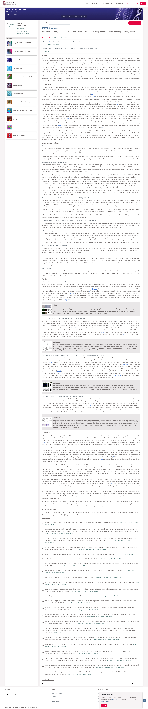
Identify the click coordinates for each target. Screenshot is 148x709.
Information (108, 3)
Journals (94, 3)
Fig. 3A (51, 362)
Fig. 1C (67, 300)
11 (114, 114)
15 (61, 125)
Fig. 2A (73, 328)
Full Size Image (21, 28)
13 (68, 118)
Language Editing (120, 3)
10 (128, 108)
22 (124, 334)
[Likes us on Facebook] (15, 694)
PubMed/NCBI (49, 524)
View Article (122, 522)
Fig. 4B (107, 412)
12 (99, 116)
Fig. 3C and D (116, 375)
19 (106, 284)
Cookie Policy (115, 699)
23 (91, 475)
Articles (102, 3)
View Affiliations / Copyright (51, 44)
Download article (134, 23)
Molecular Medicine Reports (16, 9)
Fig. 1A (94, 289)
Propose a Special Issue (12, 14)
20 (89, 291)
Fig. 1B (71, 293)
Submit (142, 3)
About (88, 3)
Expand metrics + (48, 51)
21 (116, 321)
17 (102, 238)
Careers (54, 696)
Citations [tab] (53, 22)
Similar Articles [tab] (63, 22)
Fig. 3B (125, 364)
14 (59, 125)
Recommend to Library (23, 33)
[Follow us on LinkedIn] (11, 694)
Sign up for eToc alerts (22, 31)
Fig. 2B (103, 332)
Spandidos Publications (58, 693)
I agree (104, 705)
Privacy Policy (105, 701)
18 (104, 238)
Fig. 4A (88, 405)
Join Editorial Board (11, 11)
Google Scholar (132, 522)
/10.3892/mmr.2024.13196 (59, 38)
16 (103, 127)
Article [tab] (45, 22)
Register (135, 3)
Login (129, 3)
